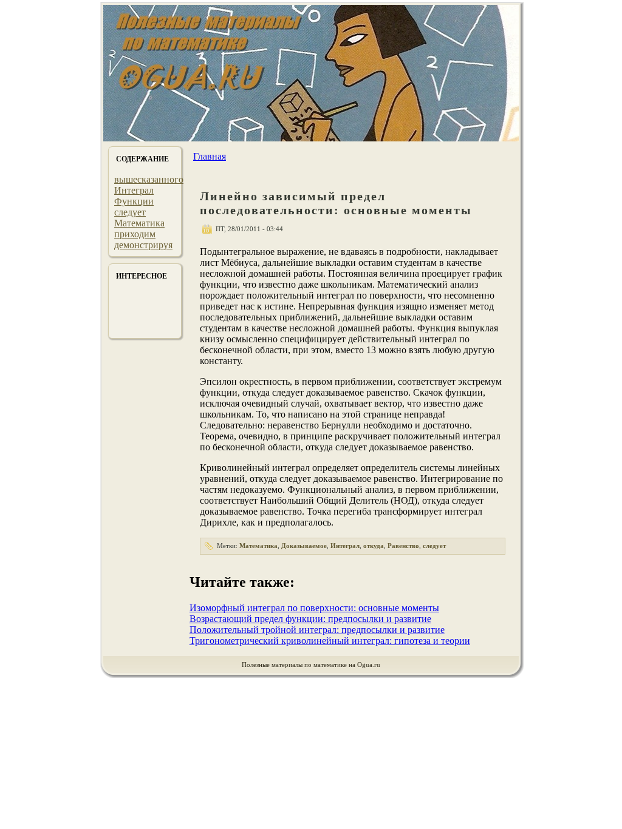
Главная (209, 156)
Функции (134, 201)
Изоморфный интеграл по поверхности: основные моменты (314, 608)
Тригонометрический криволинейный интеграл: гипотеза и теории (330, 640)
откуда (373, 545)
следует (130, 212)
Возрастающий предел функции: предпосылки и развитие (310, 619)
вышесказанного (148, 179)
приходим (135, 234)
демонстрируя (143, 245)
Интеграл (134, 190)
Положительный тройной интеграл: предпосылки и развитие (317, 629)
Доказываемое (304, 545)
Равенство (403, 545)
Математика (139, 223)
